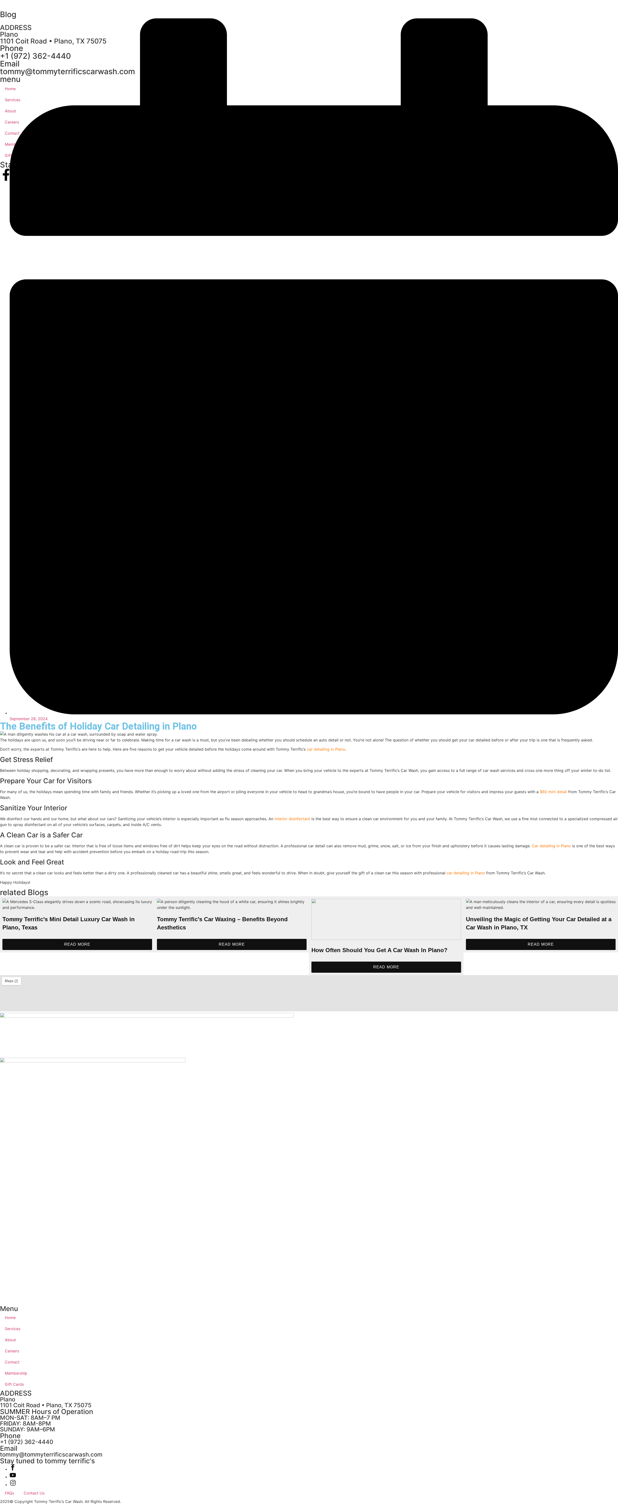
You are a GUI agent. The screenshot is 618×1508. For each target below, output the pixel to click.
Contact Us (34, 1493)
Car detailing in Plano (551, 845)
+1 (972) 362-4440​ (26, 1441)
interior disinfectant (292, 818)
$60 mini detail (553, 791)
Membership (16, 1373)
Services (12, 1328)
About (10, 1339)
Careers (12, 1350)
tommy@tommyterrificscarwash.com (51, 1454)
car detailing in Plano (326, 749)
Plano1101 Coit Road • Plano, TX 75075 (45, 1402)
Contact (12, 1362)
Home (10, 1317)
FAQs (9, 1493)
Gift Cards (14, 1384)
